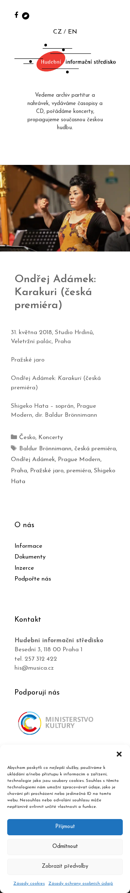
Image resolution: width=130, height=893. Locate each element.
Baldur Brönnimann (45, 449)
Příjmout (65, 826)
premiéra (78, 471)
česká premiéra (95, 449)
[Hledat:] (116, 15)
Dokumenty (30, 557)
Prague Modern (79, 459)
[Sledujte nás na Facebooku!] (16, 15)
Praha (19, 471)
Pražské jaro (47, 471)
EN (72, 32)
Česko (27, 437)
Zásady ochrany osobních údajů (80, 883)
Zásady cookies (29, 883)
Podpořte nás (32, 579)
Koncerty (50, 437)
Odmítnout (65, 846)
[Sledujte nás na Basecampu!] (25, 15)
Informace (28, 546)
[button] (119, 753)
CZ (57, 32)
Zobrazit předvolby (65, 866)
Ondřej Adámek (33, 459)
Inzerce (24, 568)
